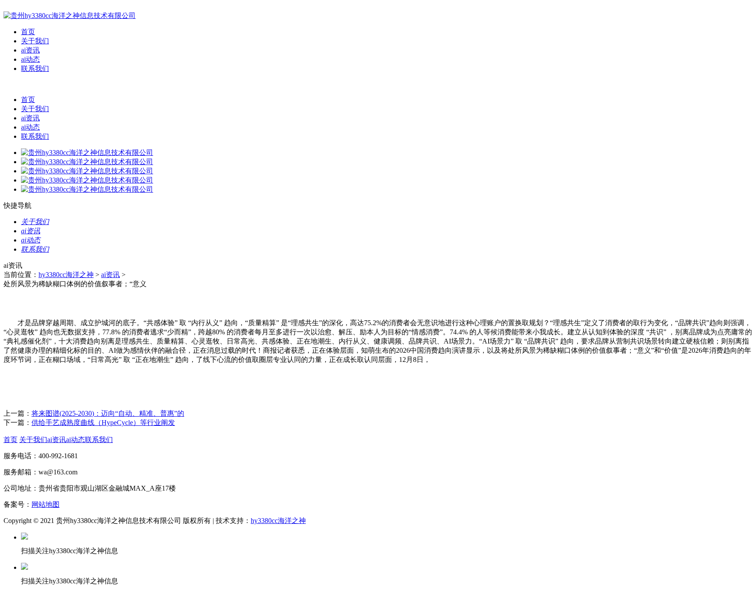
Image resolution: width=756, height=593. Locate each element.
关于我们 (35, 41)
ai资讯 (30, 50)
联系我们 (35, 68)
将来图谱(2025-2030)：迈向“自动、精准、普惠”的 (108, 413)
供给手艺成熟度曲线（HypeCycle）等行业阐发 (103, 422)
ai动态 (30, 59)
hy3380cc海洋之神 (66, 274)
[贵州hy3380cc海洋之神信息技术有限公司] (70, 15)
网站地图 (46, 504)
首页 (28, 31)
